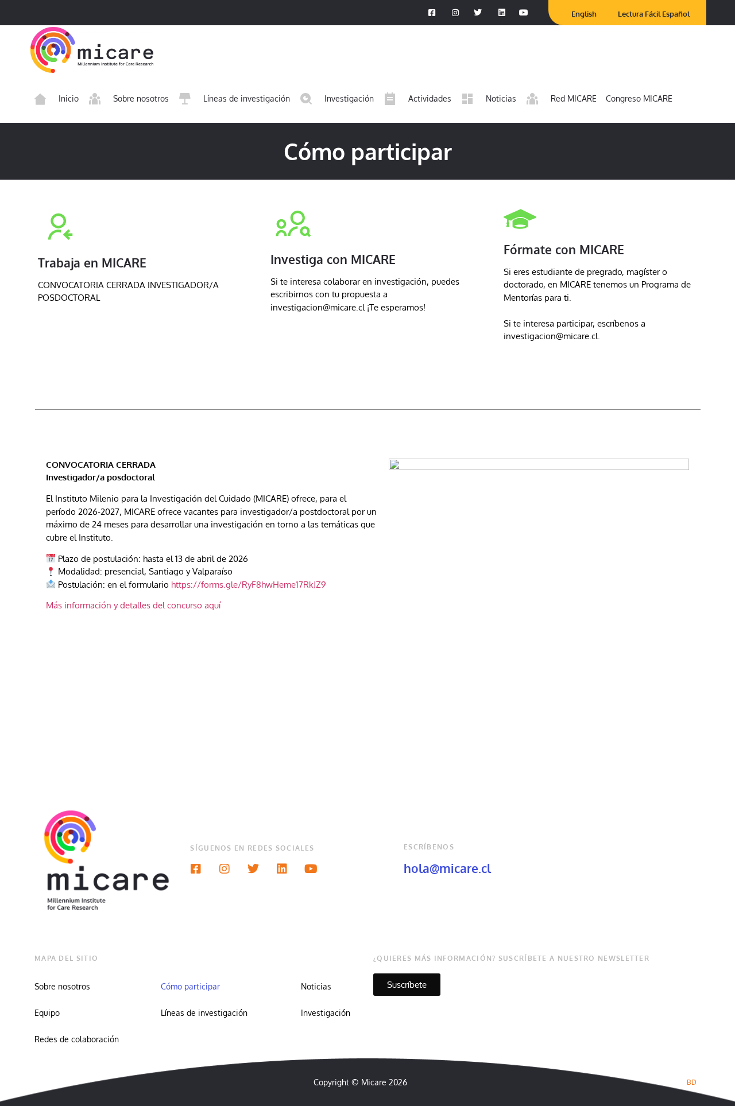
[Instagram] (224, 869)
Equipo (47, 1013)
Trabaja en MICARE (92, 262)
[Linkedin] (282, 869)
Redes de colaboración (76, 1039)
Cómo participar (190, 986)
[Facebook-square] (196, 869)
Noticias (316, 986)
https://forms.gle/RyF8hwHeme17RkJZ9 (248, 584)
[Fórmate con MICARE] (520, 219)
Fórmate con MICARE (564, 249)
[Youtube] (310, 869)
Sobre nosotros (62, 986)
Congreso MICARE (639, 98)
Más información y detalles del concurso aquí (135, 605)
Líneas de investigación (204, 1013)
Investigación (325, 1013)
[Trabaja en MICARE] (61, 226)
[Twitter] (253, 869)
